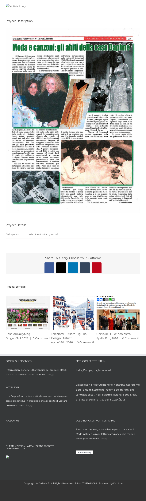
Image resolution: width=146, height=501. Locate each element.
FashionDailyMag (18, 334)
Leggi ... (52, 374)
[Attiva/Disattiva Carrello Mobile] (131, 6)
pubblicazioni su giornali (43, 234)
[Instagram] (15, 430)
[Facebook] (8, 430)
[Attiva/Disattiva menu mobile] (138, 6)
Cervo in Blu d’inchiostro (113, 334)
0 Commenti (41, 338)
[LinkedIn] (22, 430)
